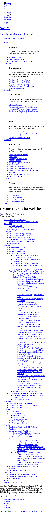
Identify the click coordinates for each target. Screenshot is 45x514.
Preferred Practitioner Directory (15, 220)
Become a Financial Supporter (19, 138)
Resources (7, 140)
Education (7, 90)
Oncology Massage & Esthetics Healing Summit (25, 393)
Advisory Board (18, 417)
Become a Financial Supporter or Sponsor (23, 474)
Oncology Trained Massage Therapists (26, 433)
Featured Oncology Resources (19, 174)
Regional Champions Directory (24, 239)
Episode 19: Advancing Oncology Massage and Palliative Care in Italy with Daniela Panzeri (29, 364)
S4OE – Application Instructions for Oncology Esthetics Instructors (29, 463)
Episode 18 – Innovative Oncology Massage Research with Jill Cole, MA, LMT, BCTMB (30, 358)
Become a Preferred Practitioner (20, 132)
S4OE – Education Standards (27, 455)
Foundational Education (17, 251)
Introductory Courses (16, 249)
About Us (7, 409)
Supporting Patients (15, 57)
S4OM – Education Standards (27, 445)
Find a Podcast (14, 165)
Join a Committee (15, 243)
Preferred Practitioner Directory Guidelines (23, 405)
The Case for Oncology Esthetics (20, 235)
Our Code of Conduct (16, 199)
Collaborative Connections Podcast (25, 277)
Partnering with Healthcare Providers (21, 61)
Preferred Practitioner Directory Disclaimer (23, 222)
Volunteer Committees (16, 88)
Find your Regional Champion (19, 163)
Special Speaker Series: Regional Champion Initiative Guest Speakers (28, 274)
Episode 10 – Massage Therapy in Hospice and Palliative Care (29, 313)
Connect (7, 480)
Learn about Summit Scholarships (20, 169)
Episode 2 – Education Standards (28, 281)
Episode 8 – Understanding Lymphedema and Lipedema (27, 304)
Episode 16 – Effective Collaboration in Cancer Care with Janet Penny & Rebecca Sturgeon (31, 344)
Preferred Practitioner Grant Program (21, 86)
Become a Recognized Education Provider (23, 134)
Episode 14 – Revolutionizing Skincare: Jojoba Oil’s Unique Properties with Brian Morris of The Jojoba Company (31, 332)
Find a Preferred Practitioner (18, 155)
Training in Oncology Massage (19, 80)
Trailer (19, 310)
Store (6, 203)
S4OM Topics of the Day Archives (25, 391)
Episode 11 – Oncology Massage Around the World (28, 317)
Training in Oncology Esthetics (19, 82)
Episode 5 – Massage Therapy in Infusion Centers (28, 292)
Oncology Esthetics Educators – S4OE (26, 453)
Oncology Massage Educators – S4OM (26, 443)
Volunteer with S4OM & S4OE (19, 470)
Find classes (13, 157)
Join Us (7, 425)
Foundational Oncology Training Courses (23, 109)
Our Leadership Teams (16, 413)
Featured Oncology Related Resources (22, 403)
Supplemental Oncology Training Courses (23, 111)
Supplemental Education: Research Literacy (28, 269)
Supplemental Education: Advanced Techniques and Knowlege (25, 256)
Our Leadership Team (16, 197)
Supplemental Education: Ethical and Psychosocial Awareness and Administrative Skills (28, 265)
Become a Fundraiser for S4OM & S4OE (23, 476)
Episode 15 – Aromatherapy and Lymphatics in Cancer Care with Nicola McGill (31, 338)
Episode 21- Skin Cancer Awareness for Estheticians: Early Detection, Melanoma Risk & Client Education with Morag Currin (31, 379)
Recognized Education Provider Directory (23, 107)
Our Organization (15, 195)
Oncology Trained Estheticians (23, 435)
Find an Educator (15, 161)
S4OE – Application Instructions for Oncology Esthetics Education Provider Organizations (31, 458)
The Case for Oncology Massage (20, 234)
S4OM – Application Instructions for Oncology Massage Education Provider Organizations (31, 449)
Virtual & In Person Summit (18, 115)
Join (5, 117)
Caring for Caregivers (16, 59)
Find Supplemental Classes (18, 159)
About (6, 178)
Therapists (7, 63)
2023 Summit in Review (21, 399)
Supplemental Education (17, 253)
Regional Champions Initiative (19, 84)
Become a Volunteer (16, 136)
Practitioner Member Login (13, 482)
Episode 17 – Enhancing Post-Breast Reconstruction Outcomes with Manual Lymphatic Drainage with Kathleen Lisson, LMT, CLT (30, 351)
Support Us (8, 472)
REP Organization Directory (18, 247)
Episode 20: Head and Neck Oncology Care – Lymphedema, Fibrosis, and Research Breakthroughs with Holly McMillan (30, 371)
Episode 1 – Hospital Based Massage (30, 279)
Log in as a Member (16, 176)
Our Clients (8, 224)
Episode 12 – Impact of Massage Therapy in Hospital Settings (28, 321)
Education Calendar (15, 105)
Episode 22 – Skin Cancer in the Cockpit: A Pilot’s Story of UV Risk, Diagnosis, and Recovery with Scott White (30, 386)
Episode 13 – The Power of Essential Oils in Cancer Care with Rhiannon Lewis (30, 326)
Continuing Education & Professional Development (26, 113)
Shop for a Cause (15, 478)
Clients (6, 42)
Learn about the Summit (17, 167)
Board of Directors (19, 415)
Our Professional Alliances (18, 201)
